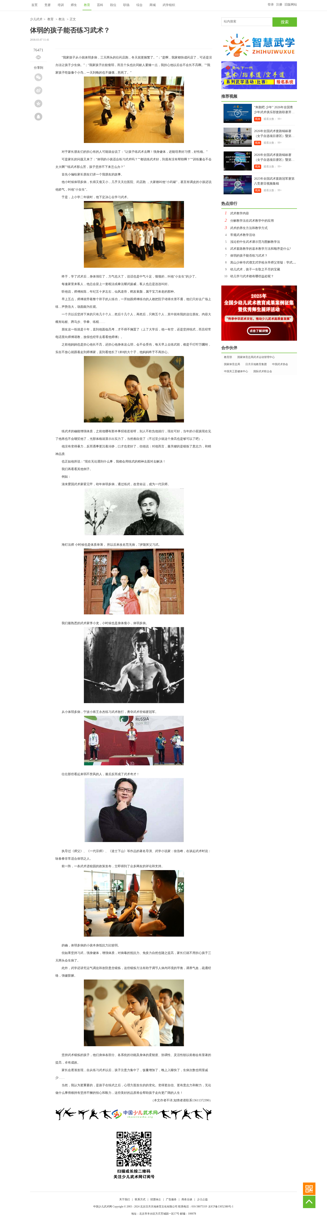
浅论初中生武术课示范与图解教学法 (252, 241)
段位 (113, 5)
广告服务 (171, 1199)
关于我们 (124, 1199)
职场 (126, 5)
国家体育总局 (232, 364)
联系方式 (140, 1199)
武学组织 (169, 5)
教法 (62, 19)
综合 (139, 5)
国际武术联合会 (262, 371)
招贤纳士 (155, 1199)
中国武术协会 (280, 364)
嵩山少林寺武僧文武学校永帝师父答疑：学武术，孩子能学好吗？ (273, 262)
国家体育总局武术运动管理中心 (256, 357)
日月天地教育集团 (256, 364)
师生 (74, 5)
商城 (152, 5)
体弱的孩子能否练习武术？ (246, 255)
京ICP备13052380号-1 (220, 1206)
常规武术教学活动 (240, 235)
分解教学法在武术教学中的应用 (249, 220)
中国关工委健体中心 (236, 371)
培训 (61, 5)
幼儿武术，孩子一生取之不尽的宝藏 (252, 269)
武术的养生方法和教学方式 (246, 228)
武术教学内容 (237, 213)
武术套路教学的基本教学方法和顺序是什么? (258, 248)
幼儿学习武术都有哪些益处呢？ (249, 276)
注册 (279, 4)
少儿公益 (202, 1199)
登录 (271, 4)
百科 (100, 5)
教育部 (228, 357)
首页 (34, 5)
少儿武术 (36, 19)
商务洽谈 (187, 1199)
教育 (87, 5)
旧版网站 (291, 4)
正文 (73, 19)
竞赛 (47, 5)
